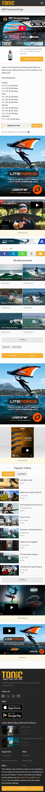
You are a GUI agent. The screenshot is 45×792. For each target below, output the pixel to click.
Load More (22, 339)
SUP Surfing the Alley (9, 327)
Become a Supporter (9, 760)
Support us (36, 125)
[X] (8, 697)
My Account (6, 755)
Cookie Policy (25, 777)
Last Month (8, 474)
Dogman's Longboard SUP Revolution (34, 278)
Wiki (24, 766)
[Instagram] (13, 697)
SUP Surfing (17, 347)
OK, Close (23, 788)
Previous (13, 355)
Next (31, 355)
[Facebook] (3, 697)
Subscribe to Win (31, 59)
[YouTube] (18, 697)
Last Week (22, 474)
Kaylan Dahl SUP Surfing (33, 327)
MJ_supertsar (6, 278)
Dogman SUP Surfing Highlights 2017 (11, 303)
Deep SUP (7, 347)
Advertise (26, 755)
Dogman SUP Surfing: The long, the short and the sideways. (34, 303)
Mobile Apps (27, 760)
